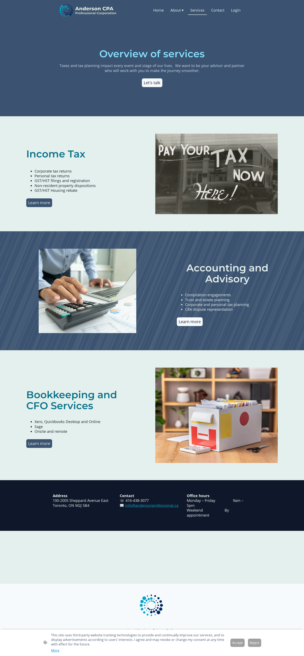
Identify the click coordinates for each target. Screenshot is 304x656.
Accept (237, 642)
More (55, 650)
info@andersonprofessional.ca (151, 505)
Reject (254, 642)
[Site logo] (88, 10)
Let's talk (152, 82)
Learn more (39, 202)
